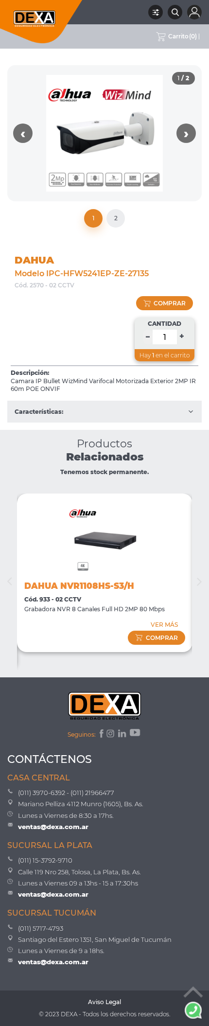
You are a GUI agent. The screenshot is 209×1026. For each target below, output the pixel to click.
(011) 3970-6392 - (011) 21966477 (66, 792)
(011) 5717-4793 (40, 928)
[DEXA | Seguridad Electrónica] (41, 21)
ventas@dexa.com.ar (53, 827)
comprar (170, 303)
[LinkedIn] (122, 735)
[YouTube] (135, 735)
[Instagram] (111, 735)
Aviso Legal (104, 1002)
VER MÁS (164, 624)
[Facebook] (101, 735)
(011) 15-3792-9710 (45, 860)
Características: (39, 411)
